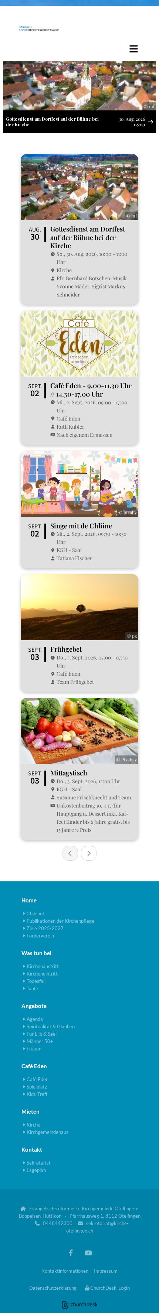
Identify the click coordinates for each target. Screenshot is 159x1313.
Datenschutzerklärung (53, 1288)
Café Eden (34, 1066)
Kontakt (31, 1149)
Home (29, 900)
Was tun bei (36, 953)
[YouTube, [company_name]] (88, 1252)
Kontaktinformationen (64, 1271)
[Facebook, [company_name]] (70, 1252)
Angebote (34, 1005)
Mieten (30, 1111)
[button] (79, 49)
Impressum (106, 1271)
